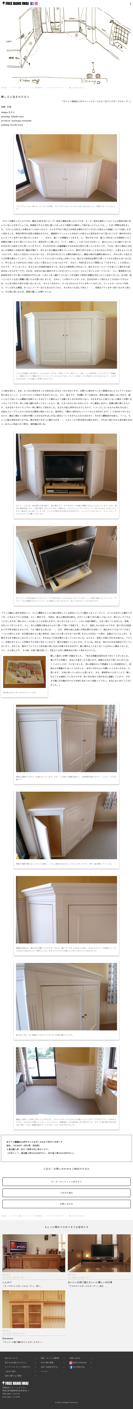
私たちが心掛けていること (16, 1363)
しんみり (7, 1282)
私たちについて (11, 1358)
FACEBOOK (78, 1367)
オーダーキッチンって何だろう (66, 1182)
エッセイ (44, 1371)
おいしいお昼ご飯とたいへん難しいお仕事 (90, 1282)
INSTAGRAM (79, 1363)
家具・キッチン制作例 (50, 1358)
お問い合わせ (66, 1204)
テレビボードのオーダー (13, 1278)
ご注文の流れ (66, 1193)
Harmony (7, 1338)
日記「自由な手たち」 (50, 1367)
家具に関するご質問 (13, 1376)
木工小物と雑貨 (47, 1363)
